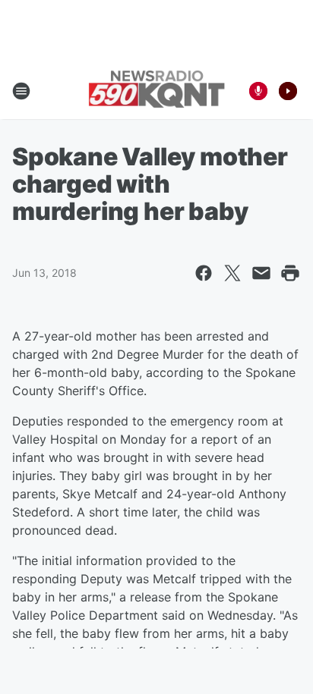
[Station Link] (156, 90)
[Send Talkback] (258, 91)
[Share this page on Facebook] (203, 273)
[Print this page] (290, 273)
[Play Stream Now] (288, 91)
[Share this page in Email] (261, 273)
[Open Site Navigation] (21, 91)
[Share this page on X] (232, 273)
